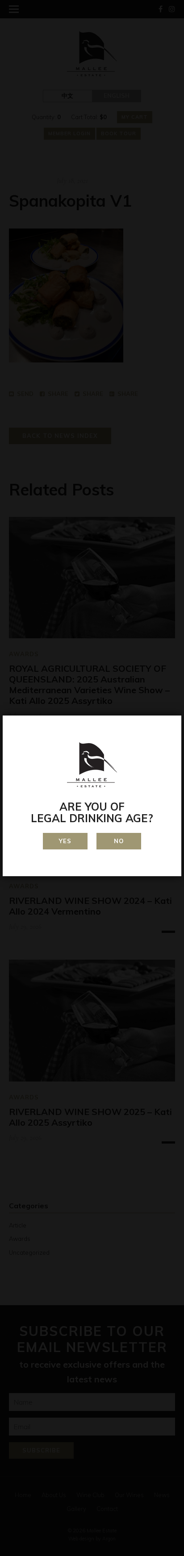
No (119, 841)
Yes (65, 841)
